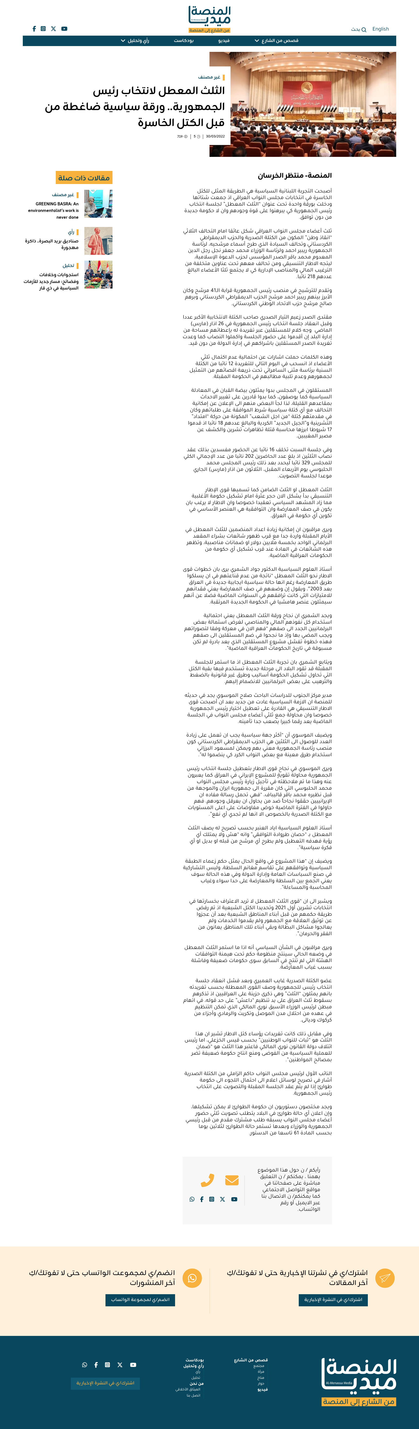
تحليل (195, 1378)
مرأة (261, 1372)
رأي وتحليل (138, 41)
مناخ (260, 1378)
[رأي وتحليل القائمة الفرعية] (123, 41)
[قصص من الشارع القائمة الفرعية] (256, 41)
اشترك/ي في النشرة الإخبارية (333, 1300)
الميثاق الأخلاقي (187, 1390)
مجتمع (258, 1366)
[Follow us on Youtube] (64, 27)
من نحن (197, 1384)
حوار (261, 1384)
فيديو (224, 41)
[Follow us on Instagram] (43, 27)
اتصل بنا (193, 1396)
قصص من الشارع (280, 41)
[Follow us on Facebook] (34, 27)
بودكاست (184, 41)
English (380, 29)
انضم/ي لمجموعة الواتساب (140, 1300)
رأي (197, 1372)
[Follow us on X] (53, 27)
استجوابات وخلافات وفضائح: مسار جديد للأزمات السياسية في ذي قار (51, 281)
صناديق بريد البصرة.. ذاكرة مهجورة (52, 244)
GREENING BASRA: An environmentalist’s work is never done (53, 211)
